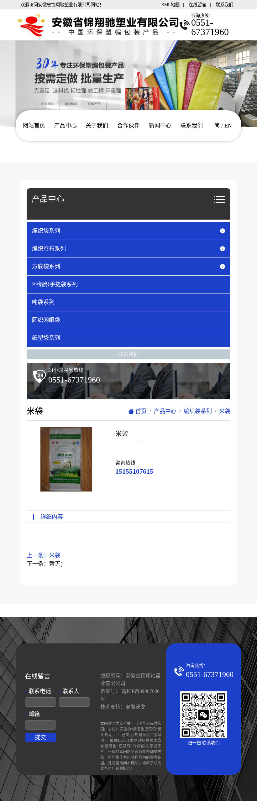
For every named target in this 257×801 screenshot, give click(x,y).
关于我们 (97, 125)
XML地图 (170, 4)
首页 (140, 411)
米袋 (224, 411)
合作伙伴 (128, 125)
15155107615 (134, 471)
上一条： (43, 555)
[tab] (128, 231)
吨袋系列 (43, 302)
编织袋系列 (198, 411)
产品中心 (65, 125)
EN (228, 125)
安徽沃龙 (135, 707)
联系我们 (224, 4)
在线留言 (197, 4)
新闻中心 (160, 125)
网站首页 (34, 125)
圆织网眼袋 (46, 320)
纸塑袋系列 (46, 338)
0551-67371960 (209, 674)
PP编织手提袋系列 (55, 284)
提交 (40, 737)
